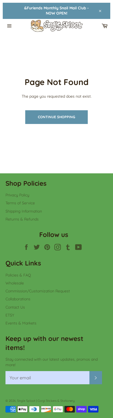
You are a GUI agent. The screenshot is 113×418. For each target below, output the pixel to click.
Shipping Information (23, 211)
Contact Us (15, 307)
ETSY (9, 315)
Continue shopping (56, 117)
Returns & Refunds (22, 219)
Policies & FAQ (18, 275)
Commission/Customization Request (37, 291)
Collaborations (17, 298)
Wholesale (14, 283)
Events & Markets (20, 323)
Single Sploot (26, 401)
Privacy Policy (17, 195)
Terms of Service (20, 202)
